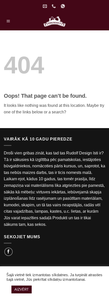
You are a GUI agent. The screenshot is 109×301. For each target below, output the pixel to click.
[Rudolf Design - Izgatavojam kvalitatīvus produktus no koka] (54, 21)
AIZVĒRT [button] (21, 289)
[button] (8, 21)
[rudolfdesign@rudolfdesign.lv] (45, 6)
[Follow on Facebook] (8, 252)
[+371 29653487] (54, 6)
